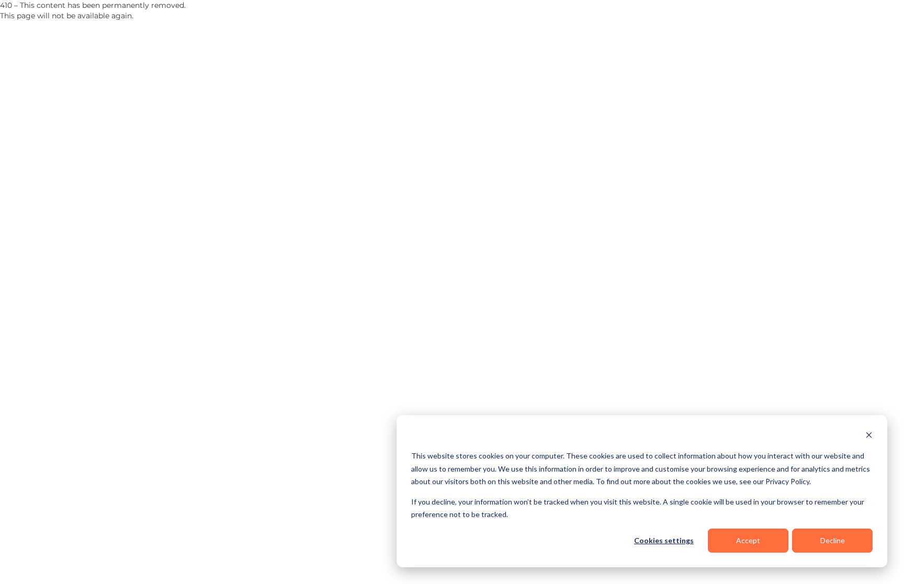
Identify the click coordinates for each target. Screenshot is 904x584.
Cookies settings (664, 540)
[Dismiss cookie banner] (869, 436)
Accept (748, 540)
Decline (832, 540)
